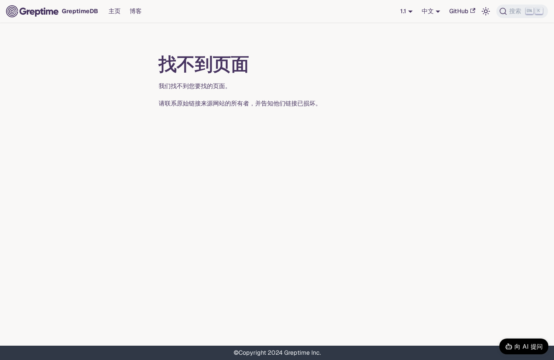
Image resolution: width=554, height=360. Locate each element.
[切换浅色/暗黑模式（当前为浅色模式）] (486, 11)
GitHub (458, 11)
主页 (115, 11)
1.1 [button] (403, 11)
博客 (136, 11)
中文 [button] (428, 11)
